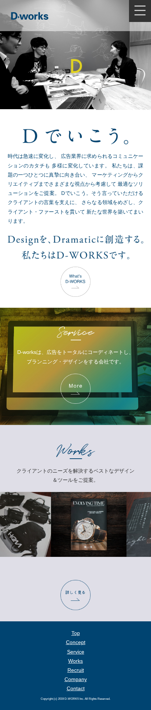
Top (75, 633)
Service (75, 652)
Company (76, 679)
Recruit (75, 670)
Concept (75, 642)
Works (75, 661)
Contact (76, 688)
